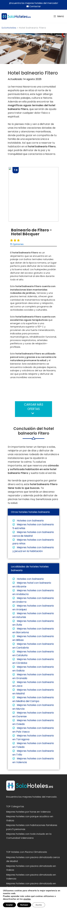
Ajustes (39, 905)
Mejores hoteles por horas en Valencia (28, 811)
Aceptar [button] (9, 905)
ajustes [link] (27, 899)
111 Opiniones (17, 244)
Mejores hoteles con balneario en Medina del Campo (33, 699)
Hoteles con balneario (30, 520)
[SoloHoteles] (16, 16)
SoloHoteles (9, 27)
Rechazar (24, 905)
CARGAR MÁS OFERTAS (33, 406)
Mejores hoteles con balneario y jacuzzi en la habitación (33, 549)
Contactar (35, 6)
